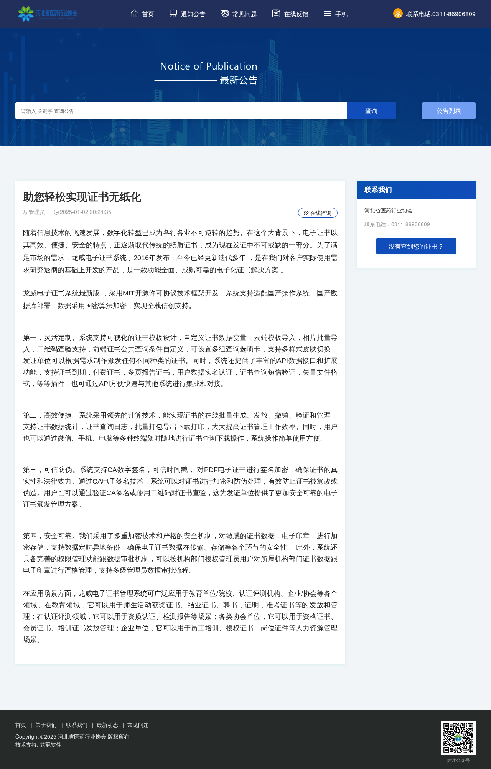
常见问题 (244, 13)
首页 (148, 13)
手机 (341, 13)
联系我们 (378, 189)
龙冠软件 (50, 744)
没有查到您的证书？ (416, 246)
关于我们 (46, 724)
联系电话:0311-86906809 (441, 13)
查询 (371, 110)
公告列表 (449, 110)
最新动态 (107, 724)
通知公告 (193, 13)
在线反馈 (296, 13)
